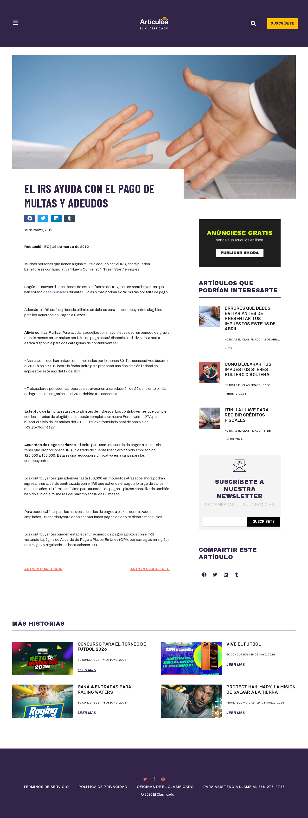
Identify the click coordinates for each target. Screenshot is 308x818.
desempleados (55, 292)
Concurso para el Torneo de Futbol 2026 (112, 647)
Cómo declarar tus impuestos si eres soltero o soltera (248, 369)
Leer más (87, 670)
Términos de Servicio (46, 787)
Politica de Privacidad (102, 787)
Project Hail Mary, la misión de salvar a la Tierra (260, 689)
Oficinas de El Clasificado (165, 787)
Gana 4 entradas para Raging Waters (104, 689)
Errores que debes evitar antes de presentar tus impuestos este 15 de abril (250, 319)
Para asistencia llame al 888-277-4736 (244, 787)
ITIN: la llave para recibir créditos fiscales (247, 415)
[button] (253, 23)
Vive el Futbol (243, 644)
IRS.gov (36, 545)
